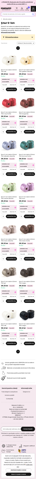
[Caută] (33, 14)
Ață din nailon (7, 19)
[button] (18, 37)
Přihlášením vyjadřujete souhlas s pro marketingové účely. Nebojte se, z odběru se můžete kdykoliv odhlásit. (18, 435)
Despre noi (26, 392)
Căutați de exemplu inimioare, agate (13, 14)
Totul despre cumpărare (10, 392)
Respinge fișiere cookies (18, 470)
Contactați (9, 399)
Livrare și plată (9, 395)
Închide (35, 3)
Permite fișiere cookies (18, 474)
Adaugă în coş (11, 89)
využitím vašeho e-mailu (28, 433)
